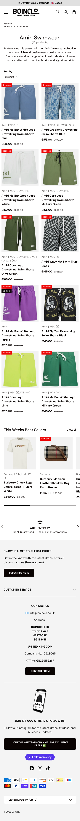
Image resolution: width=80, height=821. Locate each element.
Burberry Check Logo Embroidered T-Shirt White (18, 487)
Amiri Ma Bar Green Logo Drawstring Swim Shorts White (18, 200)
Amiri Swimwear (20, 26)
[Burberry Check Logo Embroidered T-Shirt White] (20, 453)
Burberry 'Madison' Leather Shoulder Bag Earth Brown (54, 483)
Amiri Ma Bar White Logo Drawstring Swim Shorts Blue (18, 134)
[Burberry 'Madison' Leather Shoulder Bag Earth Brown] (56, 453)
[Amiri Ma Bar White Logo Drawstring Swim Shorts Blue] (20, 101)
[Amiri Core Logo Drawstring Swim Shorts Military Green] (60, 167)
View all (71, 430)
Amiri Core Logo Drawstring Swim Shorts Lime (17, 401)
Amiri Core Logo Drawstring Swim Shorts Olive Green (17, 270)
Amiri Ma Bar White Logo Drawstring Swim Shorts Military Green (58, 401)
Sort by (8, 71)
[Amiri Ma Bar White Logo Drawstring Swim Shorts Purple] (20, 303)
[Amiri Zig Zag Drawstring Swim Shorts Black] (60, 303)
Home (6, 26)
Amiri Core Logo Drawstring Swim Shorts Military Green (57, 200)
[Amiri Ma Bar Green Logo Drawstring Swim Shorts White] (20, 167)
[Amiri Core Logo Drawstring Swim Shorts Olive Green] (20, 233)
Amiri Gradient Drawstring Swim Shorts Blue (59, 132)
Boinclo (15, 812)
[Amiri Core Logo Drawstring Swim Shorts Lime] (20, 369)
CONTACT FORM (40, 671)
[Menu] (6, 12)
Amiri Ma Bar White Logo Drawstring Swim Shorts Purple (18, 335)
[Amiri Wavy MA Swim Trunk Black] (60, 233)
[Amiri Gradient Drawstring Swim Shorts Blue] (60, 101)
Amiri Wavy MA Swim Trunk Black (60, 264)
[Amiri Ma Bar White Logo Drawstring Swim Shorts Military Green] (60, 369)
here (64, 532)
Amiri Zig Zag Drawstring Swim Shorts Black (58, 333)
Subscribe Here (19, 572)
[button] (74, 12)
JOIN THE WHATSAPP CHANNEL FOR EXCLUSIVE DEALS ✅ (40, 744)
